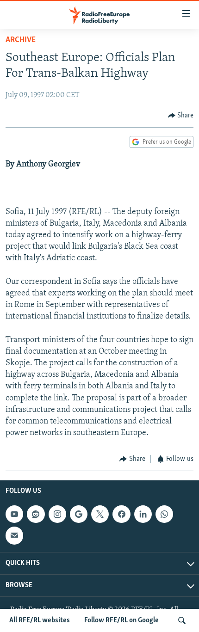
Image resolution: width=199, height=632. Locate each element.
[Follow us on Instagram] (57, 514)
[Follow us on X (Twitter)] (100, 514)
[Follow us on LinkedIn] (143, 514)
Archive (21, 40)
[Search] (182, 620)
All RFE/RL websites (39, 620)
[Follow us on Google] (78, 514)
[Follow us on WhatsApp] (164, 514)
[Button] (181, 116)
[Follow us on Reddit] (35, 514)
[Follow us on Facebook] (121, 514)
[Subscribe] (14, 535)
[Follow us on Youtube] (14, 514)
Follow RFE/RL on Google (121, 620)
